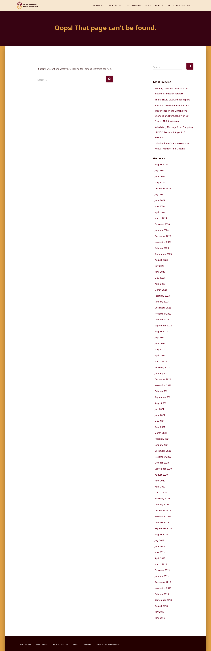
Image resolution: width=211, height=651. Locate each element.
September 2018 (163, 599)
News (148, 5)
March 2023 (161, 289)
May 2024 (160, 206)
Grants (159, 5)
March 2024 (161, 218)
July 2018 (159, 611)
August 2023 (161, 259)
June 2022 (160, 343)
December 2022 (163, 307)
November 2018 (163, 588)
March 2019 (161, 564)
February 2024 (162, 224)
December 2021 (163, 379)
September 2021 (163, 397)
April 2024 (160, 212)
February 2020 (162, 498)
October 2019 (162, 522)
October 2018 (162, 594)
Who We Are (99, 5)
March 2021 (161, 432)
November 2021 (163, 385)
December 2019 (163, 510)
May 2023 (160, 277)
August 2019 (161, 534)
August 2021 (161, 403)
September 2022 (163, 325)
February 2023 (162, 295)
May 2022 (160, 349)
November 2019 (163, 516)
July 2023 (159, 265)
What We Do (115, 5)
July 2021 (159, 409)
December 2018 (163, 582)
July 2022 (159, 337)
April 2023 (160, 283)
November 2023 (163, 241)
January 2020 (162, 504)
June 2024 (160, 200)
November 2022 (163, 313)
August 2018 (161, 605)
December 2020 (163, 450)
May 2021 (160, 420)
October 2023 (162, 248)
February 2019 (162, 570)
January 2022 (162, 373)
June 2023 (160, 271)
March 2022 (161, 361)
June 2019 (160, 546)
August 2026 (161, 164)
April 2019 (160, 558)
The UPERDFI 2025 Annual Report (172, 99)
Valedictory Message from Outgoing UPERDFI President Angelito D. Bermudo (174, 132)
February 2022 (162, 367)
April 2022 (160, 355)
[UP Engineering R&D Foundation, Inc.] (27, 5)
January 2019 (162, 576)
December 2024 (163, 188)
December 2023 (163, 236)
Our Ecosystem (133, 5)
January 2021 (162, 444)
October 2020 (162, 462)
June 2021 (160, 415)
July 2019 (159, 540)
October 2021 (162, 391)
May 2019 (160, 552)
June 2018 (160, 617)
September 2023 (163, 254)
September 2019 (163, 528)
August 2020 (161, 474)
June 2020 (160, 480)
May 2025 (160, 182)
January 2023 (162, 301)
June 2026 (160, 176)
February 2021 (162, 438)
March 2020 (161, 492)
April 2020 (160, 486)
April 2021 (160, 426)
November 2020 (163, 456)
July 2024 (159, 194)
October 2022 (162, 319)
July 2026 (159, 170)
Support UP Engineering (179, 5)
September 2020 (163, 468)
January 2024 (162, 230)
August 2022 (161, 331)
